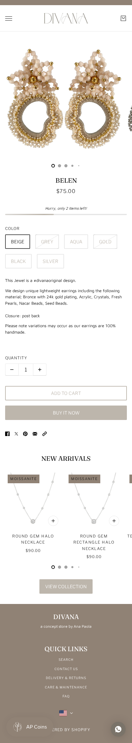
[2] (66, 166)
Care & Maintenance (66, 687)
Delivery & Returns (66, 678)
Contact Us (66, 669)
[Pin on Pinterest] (25, 433)
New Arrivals (66, 458)
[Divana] (66, 18)
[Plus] (39, 369)
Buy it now (66, 412)
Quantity (16, 357)
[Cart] (123, 18)
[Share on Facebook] (7, 433)
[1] (59, 166)
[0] (53, 166)
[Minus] (12, 369)
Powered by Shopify (66, 729)
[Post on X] (16, 433)
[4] (79, 166)
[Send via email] (35, 433)
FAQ (66, 696)
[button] (44, 433)
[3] (72, 166)
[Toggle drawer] (8, 18)
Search (66, 659)
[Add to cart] (53, 521)
